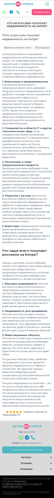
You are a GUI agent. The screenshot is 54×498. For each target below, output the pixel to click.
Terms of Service (11, 494)
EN (27, 12)
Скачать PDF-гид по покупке (27, 450)
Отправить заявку (42, 12)
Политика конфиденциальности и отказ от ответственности (22, 484)
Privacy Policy (44, 492)
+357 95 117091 (29, 432)
